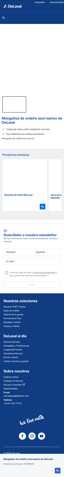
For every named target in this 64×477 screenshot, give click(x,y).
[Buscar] (3, 17)
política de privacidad (44, 272)
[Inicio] (12, 6)
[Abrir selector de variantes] (42, 206)
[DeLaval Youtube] (41, 436)
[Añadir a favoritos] (57, 470)
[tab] (14, 104)
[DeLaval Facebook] (22, 436)
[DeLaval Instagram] (32, 436)
